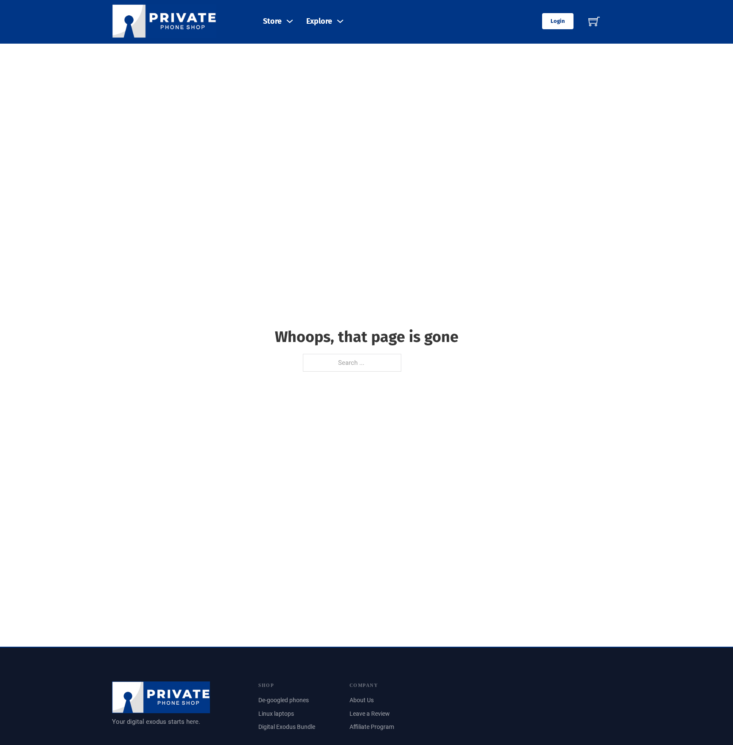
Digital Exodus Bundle (286, 726)
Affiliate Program (372, 726)
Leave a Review (370, 713)
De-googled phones (283, 700)
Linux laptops (276, 713)
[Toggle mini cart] (594, 21)
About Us (362, 700)
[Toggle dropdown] (290, 21)
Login (558, 21)
